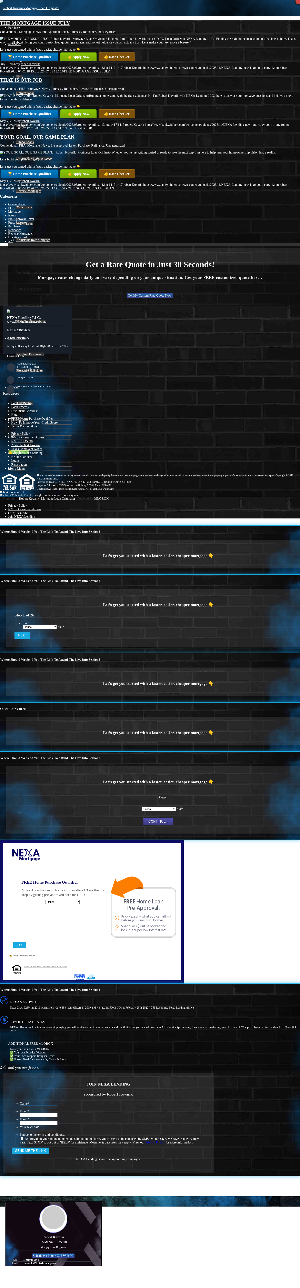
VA (10, 241)
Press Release (17, 222)
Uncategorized (107, 31)
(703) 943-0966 (25, 377)
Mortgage (25, 31)
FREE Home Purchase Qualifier (32, 418)
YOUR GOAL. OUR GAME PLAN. (38, 137)
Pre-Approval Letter (55, 31)
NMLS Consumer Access (27, 437)
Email (24, 1111)
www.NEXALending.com (24, 321)
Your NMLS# (29, 1127)
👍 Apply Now (78, 57)
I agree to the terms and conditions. (42, 1134)
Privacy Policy (20, 433)
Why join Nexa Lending (27, 453)
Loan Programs (21, 403)
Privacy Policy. (155, 1142)
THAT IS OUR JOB (21, 80)
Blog (14, 414)
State (26, 623)
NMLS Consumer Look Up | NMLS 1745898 (45, 966)
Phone (25, 1119)
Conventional (8, 31)
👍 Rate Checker (117, 57)
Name (24, 1103)
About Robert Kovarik (25, 445)
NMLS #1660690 (18, 329)
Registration (19, 464)
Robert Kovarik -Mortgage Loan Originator (47, 498)
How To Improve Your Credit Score (34, 422)
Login (15, 460)
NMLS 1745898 (22, 441)
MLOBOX (101, 498)
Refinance (89, 31)
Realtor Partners (21, 456)
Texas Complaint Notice (26, 449)
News (37, 31)
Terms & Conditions (24, 426)
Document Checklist (24, 411)
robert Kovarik (30, 64)
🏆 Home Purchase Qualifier (29, 57)
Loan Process (20, 407)
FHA (22, 88)
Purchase (75, 31)
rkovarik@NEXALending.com (34, 386)
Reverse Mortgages (91, 88)
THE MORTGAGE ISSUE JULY (35, 23)
